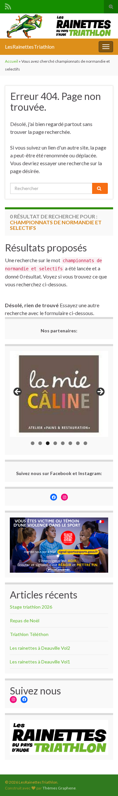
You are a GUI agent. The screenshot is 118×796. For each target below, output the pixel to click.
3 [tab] (47, 443)
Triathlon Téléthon (29, 634)
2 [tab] (40, 443)
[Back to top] (103, 781)
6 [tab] (70, 443)
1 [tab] (32, 443)
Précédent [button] (18, 392)
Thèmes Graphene (59, 788)
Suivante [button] (100, 392)
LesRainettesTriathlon (29, 46)
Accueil (11, 61)
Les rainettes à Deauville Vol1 (40, 661)
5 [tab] (63, 443)
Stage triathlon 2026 (31, 607)
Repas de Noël (24, 620)
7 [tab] (78, 443)
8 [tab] (85, 443)
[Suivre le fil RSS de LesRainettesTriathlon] (8, 5)
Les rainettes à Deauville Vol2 (40, 648)
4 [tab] (55, 443)
